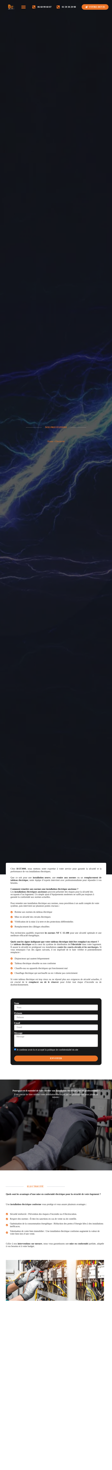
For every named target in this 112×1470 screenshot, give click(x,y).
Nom (16, 1003)
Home (50, 441)
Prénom (18, 1013)
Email (17, 1023)
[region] (38, 1444)
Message (18, 1033)
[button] (23, 6)
